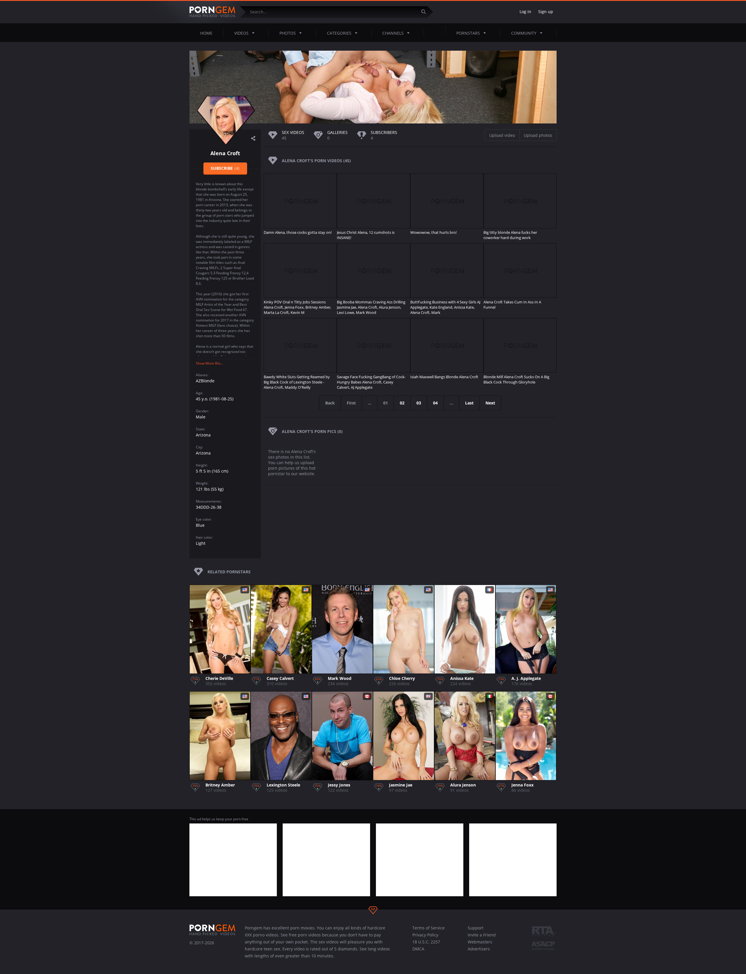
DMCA (418, 949)
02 (402, 403)
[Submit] (425, 12)
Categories (339, 33)
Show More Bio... (209, 363)
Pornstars (468, 33)
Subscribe (225, 168)
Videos (241, 33)
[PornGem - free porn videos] (212, 11)
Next (490, 403)
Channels (393, 33)
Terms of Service (428, 928)
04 (435, 403)
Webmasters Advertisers (480, 945)
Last (469, 403)
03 (418, 403)
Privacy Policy (425, 935)
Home (206, 33)
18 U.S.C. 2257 (426, 942)
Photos (287, 33)
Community (523, 33)
